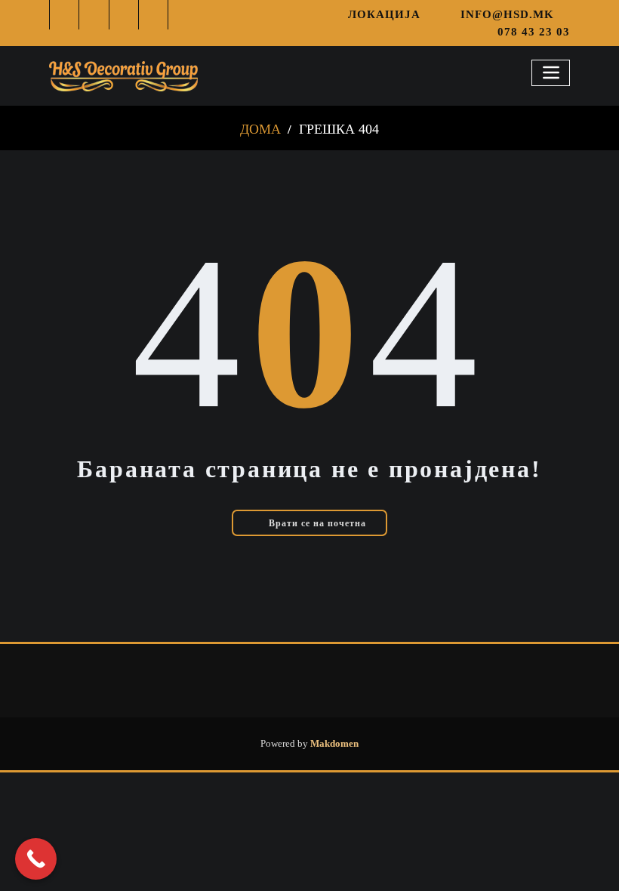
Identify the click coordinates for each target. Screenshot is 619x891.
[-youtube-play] (153, 14)
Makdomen (333, 743)
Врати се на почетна (316, 523)
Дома (260, 129)
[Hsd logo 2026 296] (123, 75)
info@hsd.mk (507, 14)
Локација (384, 14)
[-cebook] (64, 14)
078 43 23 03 (533, 31)
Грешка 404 (339, 129)
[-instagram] (124, 14)
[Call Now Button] (36, 859)
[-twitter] (94, 14)
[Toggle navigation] (550, 73)
